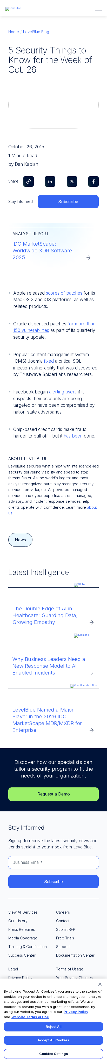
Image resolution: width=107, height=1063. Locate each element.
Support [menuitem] (63, 946)
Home (13, 31)
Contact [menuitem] (62, 921)
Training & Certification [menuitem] (27, 946)
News (20, 539)
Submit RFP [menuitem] (65, 929)
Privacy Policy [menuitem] (20, 977)
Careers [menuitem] (63, 912)
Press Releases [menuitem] (21, 929)
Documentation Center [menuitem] (75, 955)
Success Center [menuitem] (22, 955)
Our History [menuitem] (18, 921)
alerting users (63, 391)
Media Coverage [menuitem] (22, 938)
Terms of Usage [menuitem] (69, 969)
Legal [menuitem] (13, 969)
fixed (49, 361)
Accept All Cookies (53, 1040)
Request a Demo (53, 794)
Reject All (54, 1026)
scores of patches (64, 293)
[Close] (100, 984)
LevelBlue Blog (36, 31)
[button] (98, 8)
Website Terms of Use (30, 1017)
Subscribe (68, 201)
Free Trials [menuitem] (65, 938)
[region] (53, 1021)
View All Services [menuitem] (23, 912)
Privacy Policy (76, 1012)
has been (73, 436)
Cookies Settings (53, 1054)
